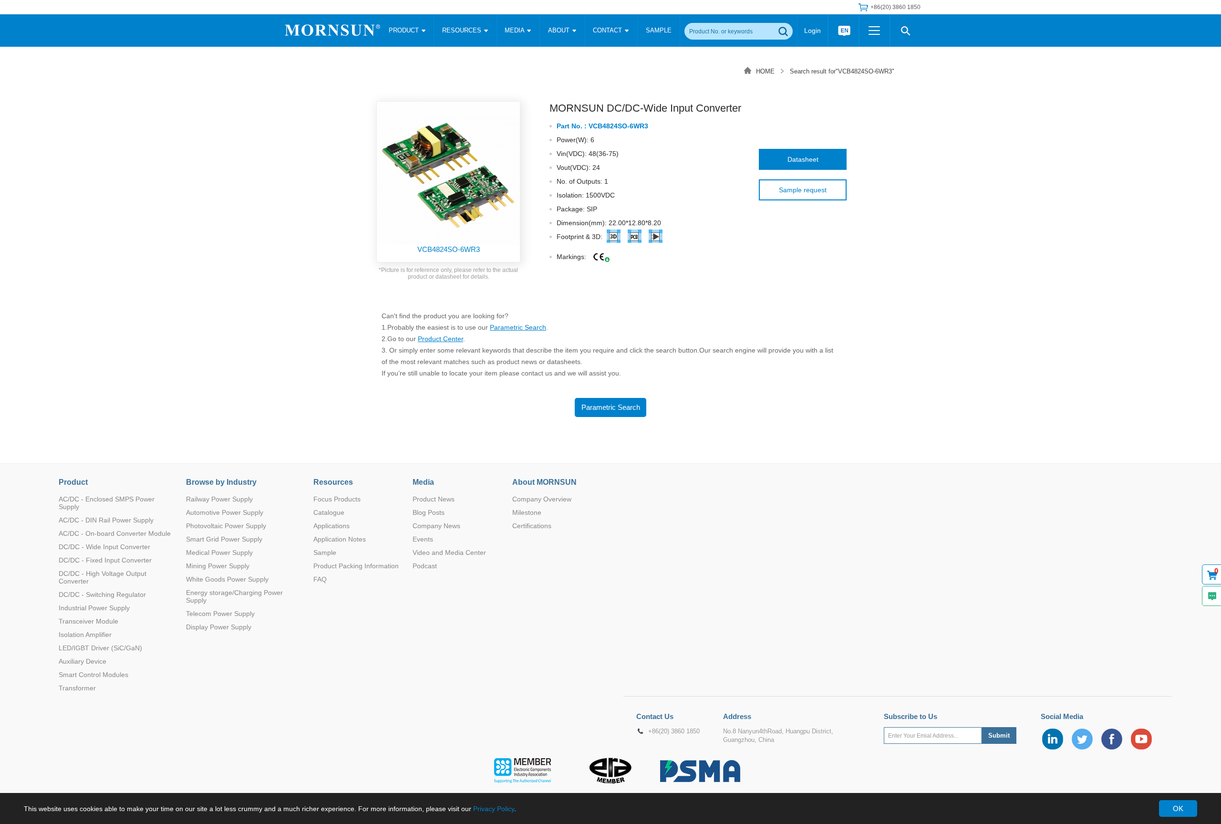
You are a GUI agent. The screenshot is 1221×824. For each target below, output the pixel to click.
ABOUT (559, 30)
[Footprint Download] (656, 238)
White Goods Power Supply (227, 579)
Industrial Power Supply (94, 608)
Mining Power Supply (217, 566)
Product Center (440, 339)
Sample (324, 552)
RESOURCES (462, 30)
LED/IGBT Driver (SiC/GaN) (100, 648)
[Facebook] (1112, 739)
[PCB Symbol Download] (635, 238)
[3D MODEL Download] (614, 238)
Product (73, 482)
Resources (333, 482)
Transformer (77, 688)
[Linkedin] (1053, 739)
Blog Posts (429, 512)
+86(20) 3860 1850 (674, 731)
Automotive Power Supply (224, 512)
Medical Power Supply (219, 552)
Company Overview (541, 499)
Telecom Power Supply (220, 613)
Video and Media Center (449, 552)
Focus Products (337, 499)
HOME (765, 71)
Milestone (526, 512)
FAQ (320, 579)
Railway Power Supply (219, 499)
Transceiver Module (88, 621)
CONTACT (608, 30)
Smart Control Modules (93, 674)
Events (423, 539)
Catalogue (328, 512)
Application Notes (339, 539)
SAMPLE (659, 30)
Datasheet (802, 159)
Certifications (531, 526)
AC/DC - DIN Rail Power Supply (106, 520)
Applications (331, 526)
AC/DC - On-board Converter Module (115, 533)
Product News (434, 499)
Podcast (425, 566)
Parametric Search (518, 327)
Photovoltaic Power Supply (226, 526)
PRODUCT (405, 30)
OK (1178, 808)
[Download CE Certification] (599, 257)
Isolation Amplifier (85, 634)
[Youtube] (1141, 739)
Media (423, 482)
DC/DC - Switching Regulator (102, 594)
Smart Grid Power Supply (224, 539)
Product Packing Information (356, 566)
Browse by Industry (221, 482)
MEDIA (515, 30)
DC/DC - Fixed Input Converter (105, 560)
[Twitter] (1082, 739)
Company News (436, 526)
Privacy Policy (493, 809)
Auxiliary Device (82, 661)
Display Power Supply (218, 627)
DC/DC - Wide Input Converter (104, 547)
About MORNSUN (544, 482)
